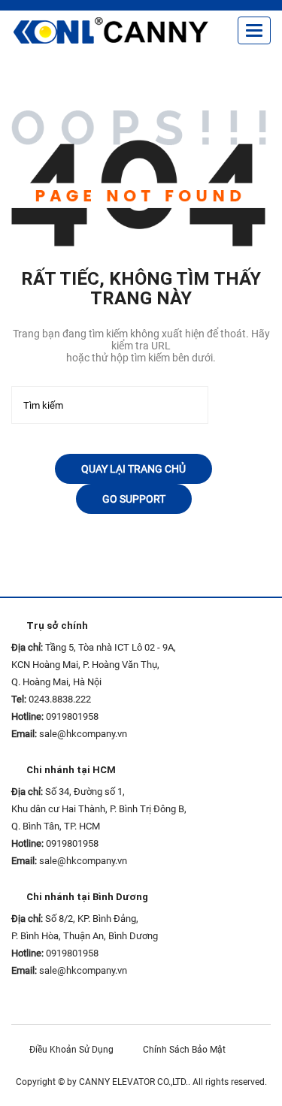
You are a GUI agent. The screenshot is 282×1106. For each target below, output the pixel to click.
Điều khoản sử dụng (74, 1049)
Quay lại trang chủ (133, 469)
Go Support (133, 499)
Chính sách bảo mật (187, 1049)
